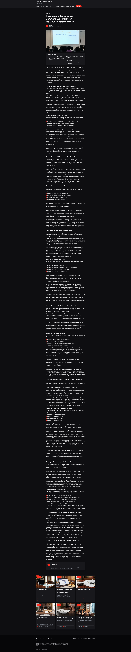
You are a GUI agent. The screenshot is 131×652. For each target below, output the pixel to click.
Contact (78, 6)
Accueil (38, 6)
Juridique (43, 6)
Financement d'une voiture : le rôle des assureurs (43, 590)
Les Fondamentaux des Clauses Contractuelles (57, 56)
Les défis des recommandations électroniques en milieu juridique (85, 618)
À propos (72, 6)
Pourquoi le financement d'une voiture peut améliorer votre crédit (65, 618)
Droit (51, 6)
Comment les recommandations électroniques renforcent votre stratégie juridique (64, 591)
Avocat (47, 6)
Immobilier (62, 6)
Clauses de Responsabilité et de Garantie (56, 61)
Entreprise (56, 6)
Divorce (67, 6)
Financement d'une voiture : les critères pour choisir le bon (84, 590)
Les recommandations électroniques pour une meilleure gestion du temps (43, 619)
